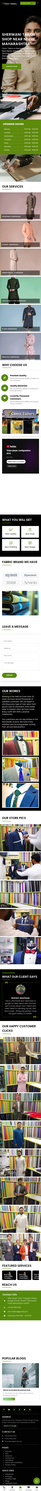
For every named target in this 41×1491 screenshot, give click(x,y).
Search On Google (10, 1426)
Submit (9, 675)
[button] (11, 66)
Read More (9, 1399)
